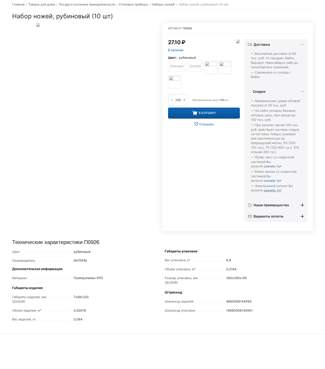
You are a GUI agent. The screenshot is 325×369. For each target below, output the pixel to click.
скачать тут (272, 166)
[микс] (210, 67)
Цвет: (172, 57)
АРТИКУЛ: (175, 28)
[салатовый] (174, 81)
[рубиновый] (225, 67)
